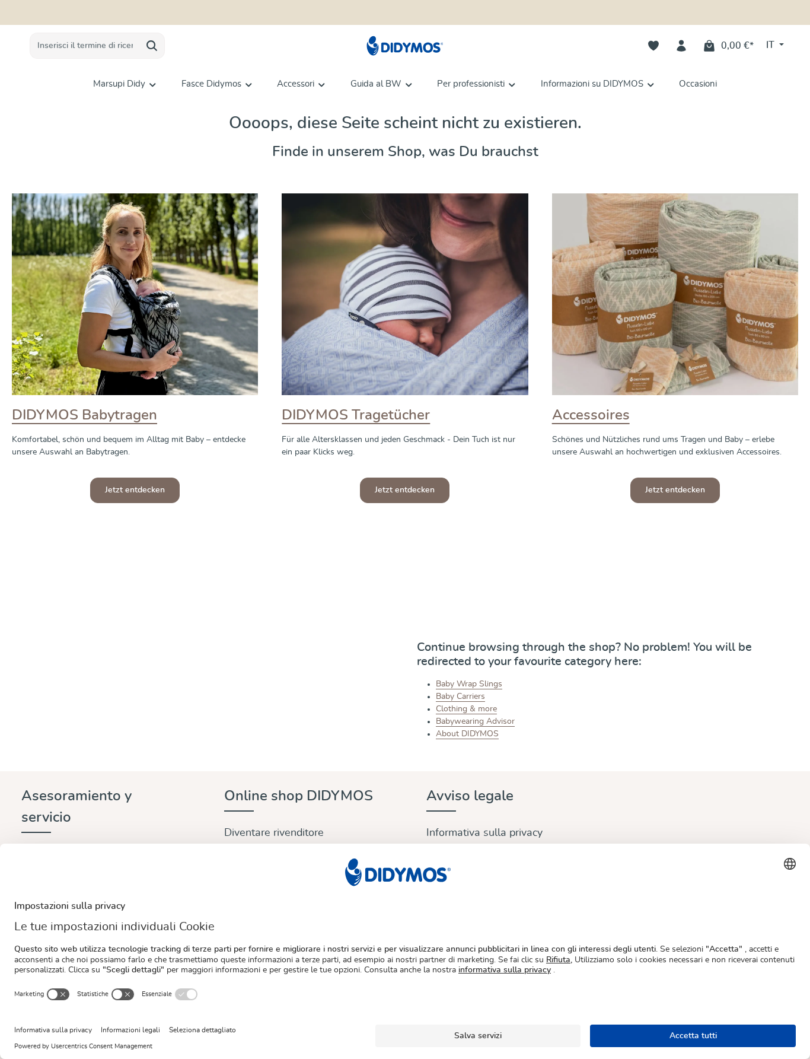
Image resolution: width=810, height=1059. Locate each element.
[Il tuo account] (681, 46)
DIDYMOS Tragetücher (356, 415)
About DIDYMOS (467, 734)
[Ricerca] (152, 46)
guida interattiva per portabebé (470, 12)
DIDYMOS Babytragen (84, 415)
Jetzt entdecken (135, 490)
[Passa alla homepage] (404, 46)
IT (771, 45)
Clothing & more (466, 709)
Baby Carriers (460, 696)
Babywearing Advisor (475, 721)
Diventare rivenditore (274, 833)
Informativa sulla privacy (484, 833)
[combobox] (85, 46)
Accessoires (591, 415)
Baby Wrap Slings (469, 684)
